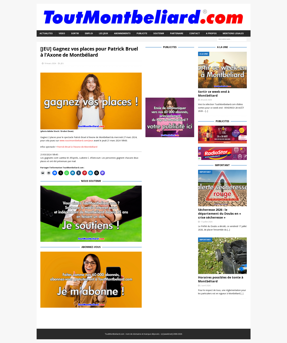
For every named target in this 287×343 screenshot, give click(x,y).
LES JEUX (103, 33)
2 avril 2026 (205, 285)
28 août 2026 (206, 99)
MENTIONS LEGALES (233, 33)
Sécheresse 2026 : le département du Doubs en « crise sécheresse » (219, 213)
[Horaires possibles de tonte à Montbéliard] (222, 255)
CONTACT (194, 33)
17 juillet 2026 (206, 221)
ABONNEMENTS (122, 33)
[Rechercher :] (232, 39)
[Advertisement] (170, 72)
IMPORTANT (222, 165)
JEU (62, 63)
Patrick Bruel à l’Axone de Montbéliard (77, 146)
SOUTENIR (158, 33)
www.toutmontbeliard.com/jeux (76, 140)
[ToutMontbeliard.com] (144, 28)
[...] (206, 111)
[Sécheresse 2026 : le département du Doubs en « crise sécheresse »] (222, 188)
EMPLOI (89, 33)
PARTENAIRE (176, 33)
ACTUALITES (46, 33)
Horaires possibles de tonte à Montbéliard (220, 279)
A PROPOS (211, 33)
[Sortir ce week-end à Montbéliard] (222, 70)
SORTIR (75, 33)
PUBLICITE (142, 33)
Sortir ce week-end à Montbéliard (214, 93)
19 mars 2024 (50, 63)
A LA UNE (222, 47)
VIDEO (62, 33)
